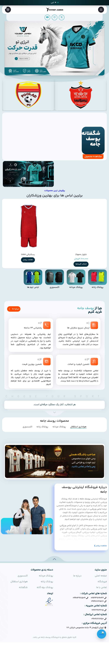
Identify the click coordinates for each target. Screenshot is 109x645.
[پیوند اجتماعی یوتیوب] (47, 17)
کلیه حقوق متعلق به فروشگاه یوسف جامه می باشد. (54, 637)
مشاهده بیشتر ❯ (100, 545)
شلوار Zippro (81, 254)
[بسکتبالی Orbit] (28, 226)
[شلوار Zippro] (81, 226)
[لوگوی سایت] (54, 9)
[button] (7, 47)
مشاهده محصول (93, 156)
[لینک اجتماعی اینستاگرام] (54, 17)
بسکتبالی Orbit (28, 254)
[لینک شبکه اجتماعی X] (61, 17)
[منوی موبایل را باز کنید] (101, 9)
